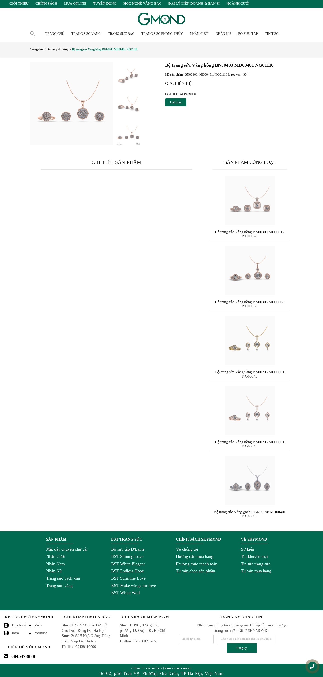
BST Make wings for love (133, 585)
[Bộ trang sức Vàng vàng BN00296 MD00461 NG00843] (249, 340)
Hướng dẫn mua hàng (194, 556)
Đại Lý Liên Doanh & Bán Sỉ (194, 3)
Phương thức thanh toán (196, 563)
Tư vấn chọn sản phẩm (195, 571)
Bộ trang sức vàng (57, 49)
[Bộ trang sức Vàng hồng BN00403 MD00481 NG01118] (71, 103)
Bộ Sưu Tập (248, 33)
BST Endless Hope (127, 571)
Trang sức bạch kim (63, 578)
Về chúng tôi (187, 549)
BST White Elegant (128, 563)
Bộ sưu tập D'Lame (127, 549)
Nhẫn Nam (55, 563)
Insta (15, 633)
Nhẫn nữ (223, 33)
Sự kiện (247, 549)
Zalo (38, 625)
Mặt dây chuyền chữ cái (66, 549)
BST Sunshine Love (128, 578)
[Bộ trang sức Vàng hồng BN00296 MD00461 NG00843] (249, 410)
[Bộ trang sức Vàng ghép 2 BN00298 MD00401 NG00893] (249, 480)
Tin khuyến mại (254, 556)
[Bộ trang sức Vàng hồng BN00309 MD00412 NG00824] (249, 200)
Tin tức (271, 33)
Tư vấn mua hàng (256, 571)
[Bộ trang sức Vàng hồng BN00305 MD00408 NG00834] (249, 270)
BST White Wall (125, 592)
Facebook (19, 625)
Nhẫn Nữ (54, 571)
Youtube (41, 633)
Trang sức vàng (59, 585)
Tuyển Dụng (105, 3)
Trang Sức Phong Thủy (162, 33)
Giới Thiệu (19, 3)
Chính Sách (46, 3)
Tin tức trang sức (255, 563)
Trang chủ (54, 33)
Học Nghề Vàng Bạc (142, 3)
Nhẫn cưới (199, 33)
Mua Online (75, 3)
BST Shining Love (127, 556)
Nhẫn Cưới (55, 556)
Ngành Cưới (238, 3)
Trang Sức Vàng (86, 33)
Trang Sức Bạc (121, 33)
